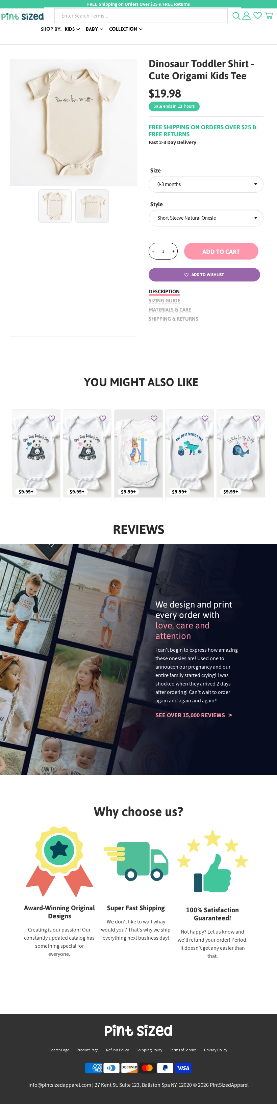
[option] (73, 122)
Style (156, 204)
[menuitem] (73, 30)
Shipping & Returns (173, 319)
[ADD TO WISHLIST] (51, 418)
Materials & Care (170, 310)
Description (164, 291)
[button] (221, 251)
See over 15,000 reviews (190, 715)
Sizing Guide (164, 300)
